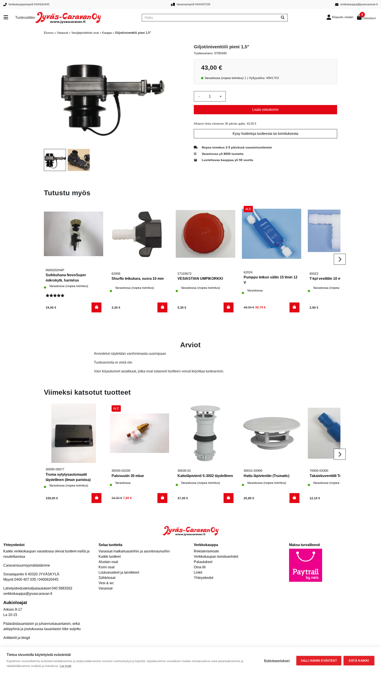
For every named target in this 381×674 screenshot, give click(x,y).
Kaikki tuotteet (110, 556)
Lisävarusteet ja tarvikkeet (119, 572)
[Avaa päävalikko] (9, 18)
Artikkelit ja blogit (16, 638)
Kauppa (107, 32)
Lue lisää (65, 666)
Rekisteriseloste (206, 551)
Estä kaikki (359, 660)
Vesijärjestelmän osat (85, 32)
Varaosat (62, 32)
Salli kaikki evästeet (319, 660)
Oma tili (200, 567)
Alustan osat (108, 562)
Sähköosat (107, 578)
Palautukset (203, 562)
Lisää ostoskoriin (265, 109)
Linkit (198, 572)
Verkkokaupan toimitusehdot (216, 556)
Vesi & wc (106, 583)
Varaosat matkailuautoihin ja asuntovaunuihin (134, 551)
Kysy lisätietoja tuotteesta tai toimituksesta (265, 133)
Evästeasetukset (277, 660)
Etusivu (49, 32)
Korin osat (106, 567)
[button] (96, 307)
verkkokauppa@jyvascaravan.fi (27, 593)
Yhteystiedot (203, 578)
